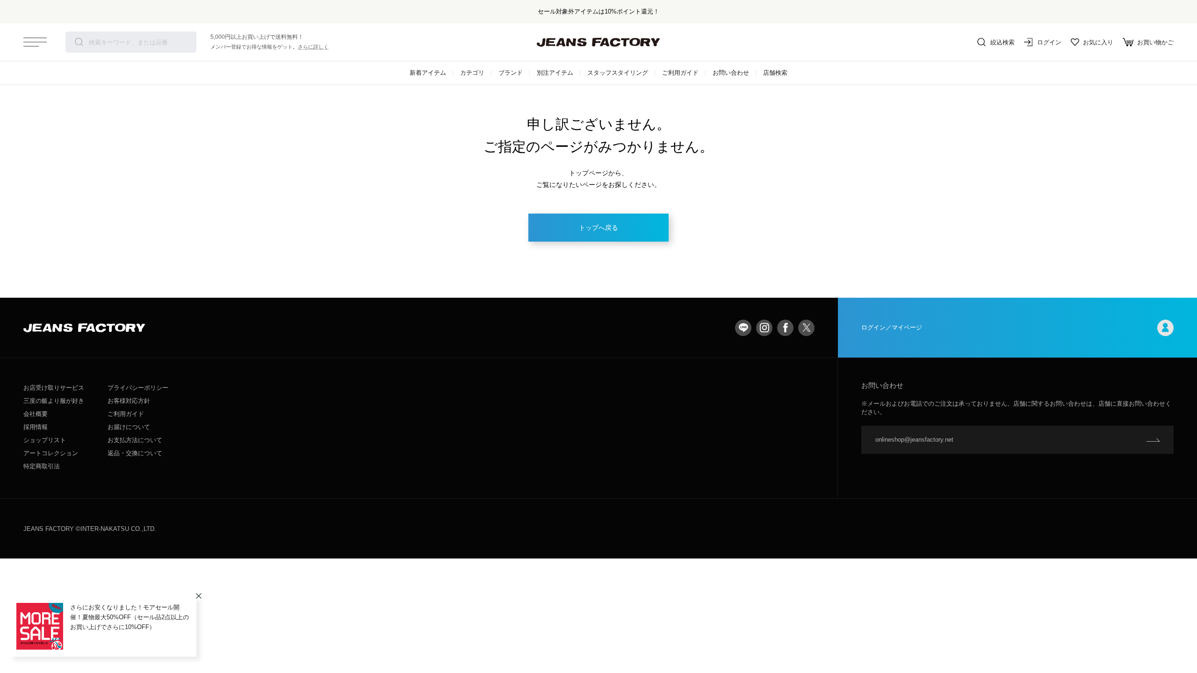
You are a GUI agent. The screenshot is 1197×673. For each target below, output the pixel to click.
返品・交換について (135, 453)
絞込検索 (1002, 42)
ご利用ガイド (680, 72)
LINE (743, 328)
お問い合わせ (731, 72)
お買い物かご (1155, 42)
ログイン (1049, 42)
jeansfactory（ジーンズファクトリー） (598, 42)
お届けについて (129, 426)
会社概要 (35, 413)
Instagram (764, 328)
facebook (785, 328)
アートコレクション (50, 453)
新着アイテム (428, 72)
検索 (79, 42)
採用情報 (35, 426)
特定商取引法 (41, 466)
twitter (806, 328)
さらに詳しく (313, 47)
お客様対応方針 (129, 400)
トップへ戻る (598, 227)
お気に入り (1098, 42)
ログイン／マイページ (891, 327)
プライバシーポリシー (138, 387)
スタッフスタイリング (617, 72)
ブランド (510, 72)
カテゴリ (472, 72)
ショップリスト (44, 440)
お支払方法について (135, 440)
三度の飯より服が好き (53, 400)
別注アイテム (555, 72)
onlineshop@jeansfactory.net (914, 439)
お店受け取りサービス (53, 387)
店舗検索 (775, 72)
